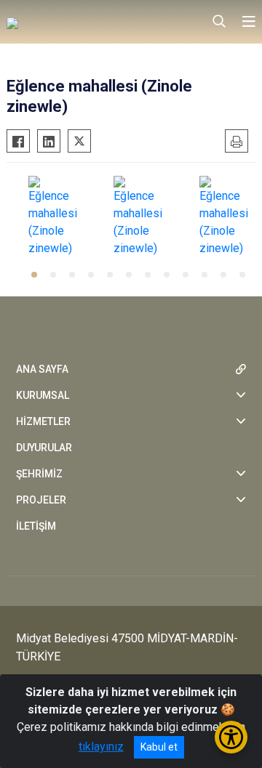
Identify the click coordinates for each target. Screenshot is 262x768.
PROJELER (41, 500)
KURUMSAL (42, 395)
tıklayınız (101, 746)
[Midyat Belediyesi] (79, 22)
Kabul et (159, 747)
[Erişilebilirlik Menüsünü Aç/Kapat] (231, 737)
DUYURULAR (44, 447)
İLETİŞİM (36, 526)
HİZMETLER (43, 421)
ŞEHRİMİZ (39, 474)
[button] (34, 275)
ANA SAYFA (42, 369)
